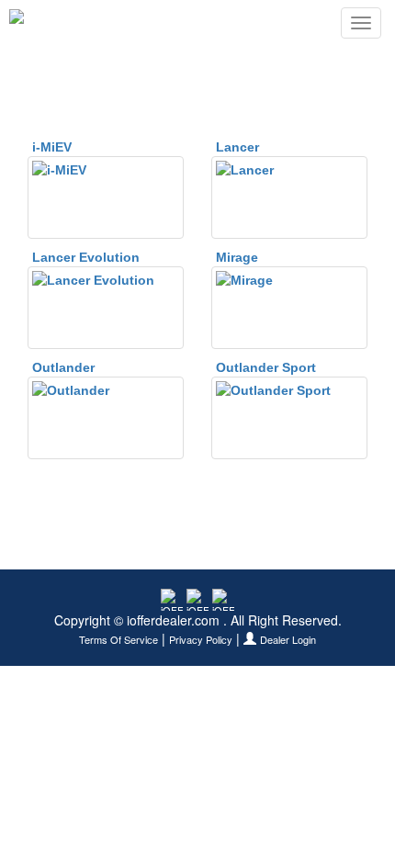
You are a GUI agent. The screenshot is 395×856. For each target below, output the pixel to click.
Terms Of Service (118, 640)
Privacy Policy (200, 640)
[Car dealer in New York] (69, 23)
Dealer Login (288, 640)
